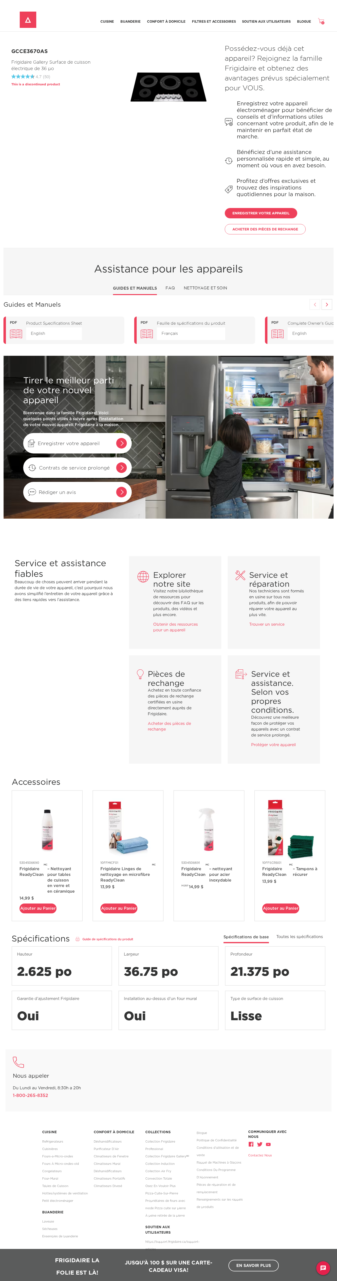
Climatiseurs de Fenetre (111, 1156)
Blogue (304, 21)
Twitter (259, 1144)
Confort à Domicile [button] (166, 21)
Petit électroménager (57, 1200)
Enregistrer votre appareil (69, 443)
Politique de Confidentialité (217, 1140)
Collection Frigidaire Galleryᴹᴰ (167, 1156)
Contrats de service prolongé (74, 467)
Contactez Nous (260, 1155)
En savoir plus (253, 1265)
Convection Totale (158, 1178)
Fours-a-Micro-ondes (57, 1156)
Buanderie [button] (130, 21)
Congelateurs (52, 1171)
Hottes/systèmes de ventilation (65, 1193)
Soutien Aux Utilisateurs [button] (266, 21)
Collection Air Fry (158, 1171)
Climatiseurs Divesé (108, 1185)
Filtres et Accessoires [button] (214, 21)
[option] (63, 330)
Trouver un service (266, 624)
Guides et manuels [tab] (135, 288)
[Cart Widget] (321, 21)
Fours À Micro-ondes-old (60, 1163)
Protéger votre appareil (273, 745)
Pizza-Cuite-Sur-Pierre (161, 1193)
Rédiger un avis (57, 492)
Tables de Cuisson (55, 1185)
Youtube (267, 1144)
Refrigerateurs (52, 1141)
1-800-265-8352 (30, 1095)
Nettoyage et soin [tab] (205, 288)
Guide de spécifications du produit (107, 939)
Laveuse (48, 1221)
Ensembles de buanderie (60, 1236)
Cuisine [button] (107, 21)
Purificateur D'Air (106, 1148)
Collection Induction (160, 1163)
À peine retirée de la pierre (165, 1215)
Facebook (251, 1144)
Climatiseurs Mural (107, 1163)
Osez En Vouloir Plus (160, 1185)
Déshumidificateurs (108, 1141)
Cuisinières (50, 1148)
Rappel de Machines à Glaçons (219, 1162)
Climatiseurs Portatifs (109, 1178)
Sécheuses (49, 1228)
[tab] (246, 938)
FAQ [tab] (170, 288)
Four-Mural (50, 1178)
